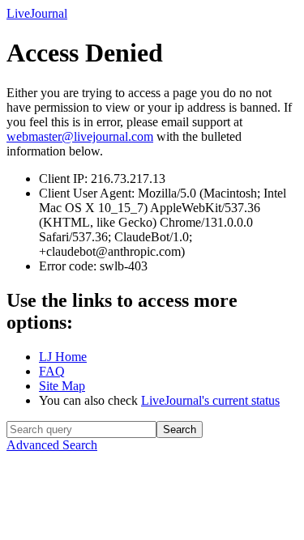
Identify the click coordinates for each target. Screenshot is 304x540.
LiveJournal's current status (210, 400)
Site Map (62, 386)
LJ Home (63, 357)
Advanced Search (51, 445)
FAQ (52, 371)
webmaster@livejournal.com (79, 136)
